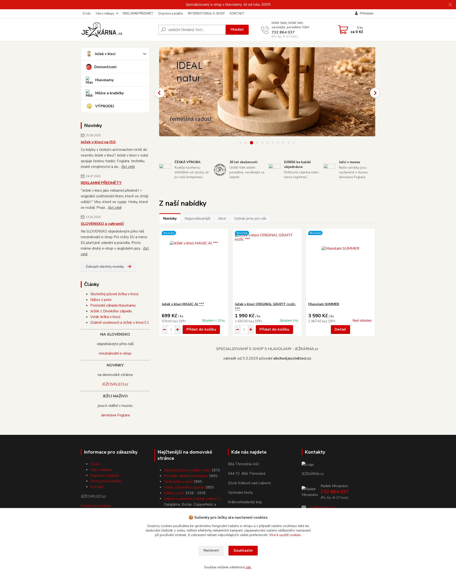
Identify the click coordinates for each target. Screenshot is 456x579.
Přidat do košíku (201, 329)
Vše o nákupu (105, 13)
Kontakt (97, 486)
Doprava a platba (170, 13)
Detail (340, 329)
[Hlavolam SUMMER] (340, 265)
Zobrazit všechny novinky (105, 266)
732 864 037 (283, 32)
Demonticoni (105, 67)
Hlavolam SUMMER (323, 304)
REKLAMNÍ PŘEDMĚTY (101, 182)
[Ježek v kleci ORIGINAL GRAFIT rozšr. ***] (267, 265)
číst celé (128, 166)
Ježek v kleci (105, 54)
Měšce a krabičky (109, 93)
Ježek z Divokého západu (111, 311)
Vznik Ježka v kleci (105, 316)
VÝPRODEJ (104, 106)
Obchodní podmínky (106, 481)
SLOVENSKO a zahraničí (102, 223)
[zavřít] (450, 4)
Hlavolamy (104, 80)
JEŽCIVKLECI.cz (115, 384)
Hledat (237, 29)
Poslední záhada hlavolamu (113, 305)
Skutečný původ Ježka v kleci (114, 294)
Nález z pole (101, 299)
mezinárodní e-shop (115, 353)
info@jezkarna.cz (321, 507)
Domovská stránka (96, 505)
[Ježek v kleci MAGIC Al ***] (194, 265)
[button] (159, 93)
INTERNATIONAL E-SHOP (206, 13)
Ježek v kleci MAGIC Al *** (183, 304)
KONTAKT (237, 13)
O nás (87, 13)
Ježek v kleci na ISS (98, 142)
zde (248, 567)
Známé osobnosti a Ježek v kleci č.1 (119, 322)
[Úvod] (117, 29)
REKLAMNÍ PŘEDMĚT (138, 13)
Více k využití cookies (285, 535)
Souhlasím (243, 550)
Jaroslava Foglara (115, 415)
